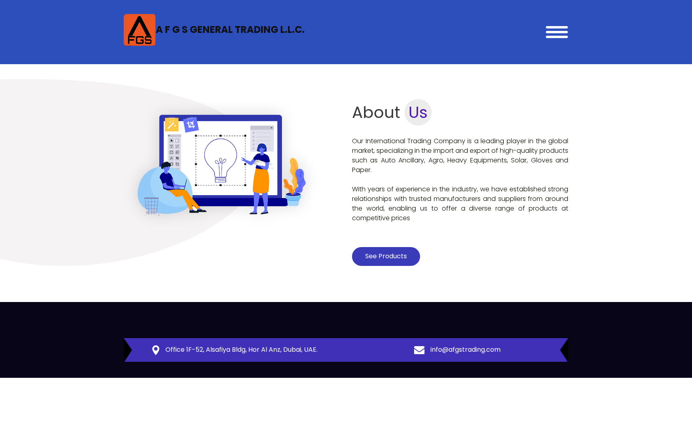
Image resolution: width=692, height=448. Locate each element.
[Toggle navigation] (556, 32)
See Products (386, 256)
